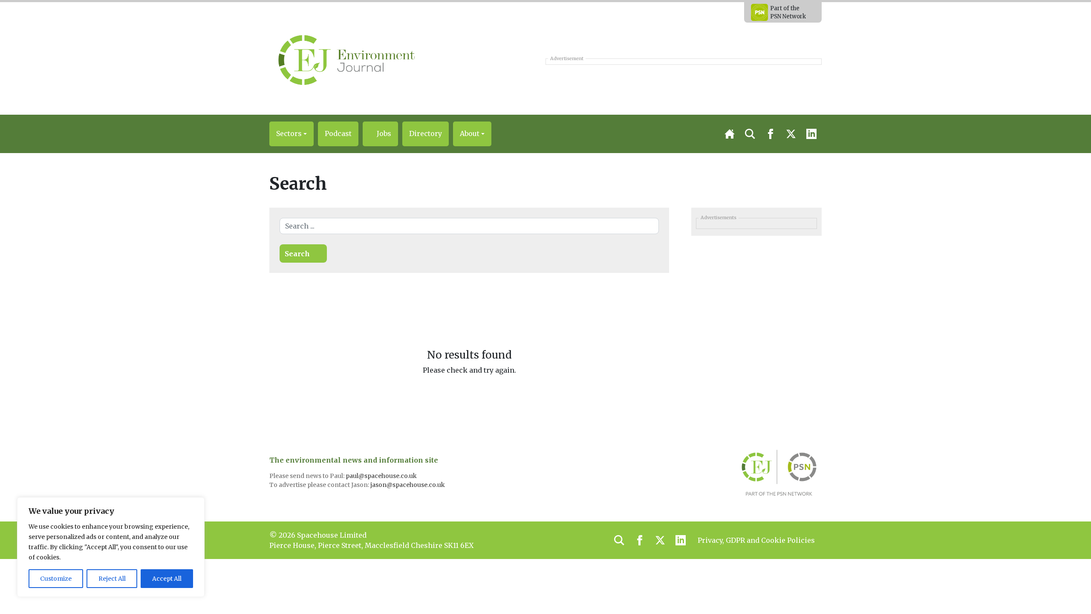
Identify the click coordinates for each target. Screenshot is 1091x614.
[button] (291, 134)
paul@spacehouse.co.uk (382, 476)
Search (297, 253)
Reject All (112, 578)
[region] (111, 547)
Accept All (167, 578)
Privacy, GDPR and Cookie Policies (756, 540)
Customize (56, 578)
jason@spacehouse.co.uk (408, 485)
